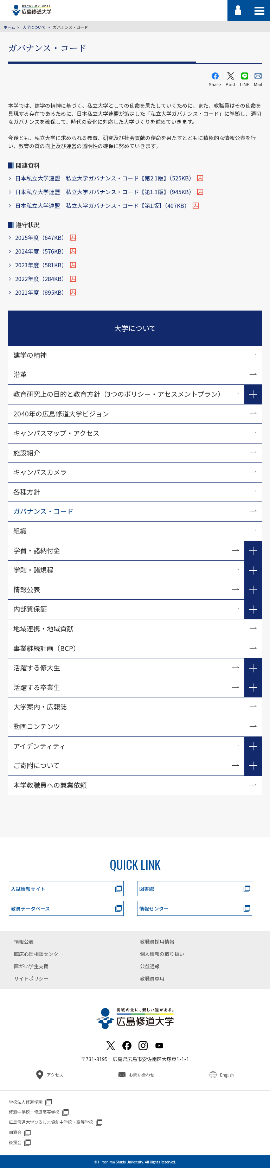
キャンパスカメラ (40, 472)
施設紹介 (26, 452)
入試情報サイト (28, 888)
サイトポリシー (31, 978)
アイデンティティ (39, 746)
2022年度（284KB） (41, 278)
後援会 (15, 1142)
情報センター (154, 908)
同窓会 (15, 1132)
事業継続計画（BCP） (46, 648)
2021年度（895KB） (41, 292)
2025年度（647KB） (41, 237)
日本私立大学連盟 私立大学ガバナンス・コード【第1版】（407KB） (102, 205)
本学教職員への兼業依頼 (50, 785)
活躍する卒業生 (36, 687)
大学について (34, 27)
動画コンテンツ (40, 726)
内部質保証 (30, 608)
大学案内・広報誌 (40, 706)
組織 (20, 530)
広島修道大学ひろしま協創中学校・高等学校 (51, 1122)
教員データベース (30, 908)
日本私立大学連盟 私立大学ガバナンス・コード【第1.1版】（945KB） (104, 191)
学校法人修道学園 (26, 1102)
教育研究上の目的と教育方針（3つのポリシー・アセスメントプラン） (118, 393)
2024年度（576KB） (41, 251)
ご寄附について (36, 765)
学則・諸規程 (33, 569)
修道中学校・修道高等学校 (34, 1112)
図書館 (146, 888)
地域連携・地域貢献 (43, 628)
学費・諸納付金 (36, 550)
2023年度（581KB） (41, 265)
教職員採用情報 (157, 941)
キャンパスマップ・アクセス (56, 433)
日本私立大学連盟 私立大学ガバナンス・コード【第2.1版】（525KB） (104, 178)
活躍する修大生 (36, 667)
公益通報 (150, 966)
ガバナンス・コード (43, 511)
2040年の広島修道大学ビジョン (61, 413)
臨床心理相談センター (38, 953)
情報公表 (26, 589)
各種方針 (26, 491)
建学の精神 (30, 354)
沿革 (20, 374)
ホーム (9, 27)
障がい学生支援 (31, 966)
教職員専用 (152, 978)
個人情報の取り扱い (162, 953)
